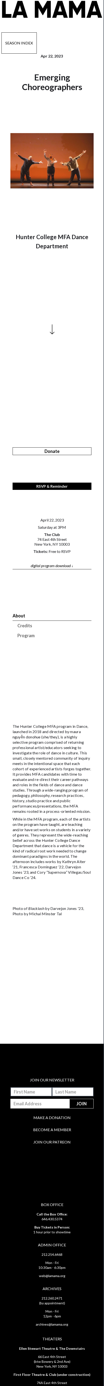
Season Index (19, 43)
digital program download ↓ (52, 565)
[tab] (52, 616)
